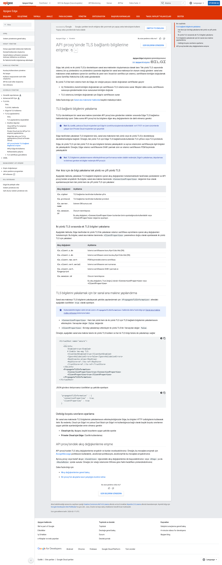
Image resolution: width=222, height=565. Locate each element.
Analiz (50, 16)
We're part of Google (46, 526)
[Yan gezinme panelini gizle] (31, 560)
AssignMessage (63, 454)
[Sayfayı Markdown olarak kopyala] (72, 50)
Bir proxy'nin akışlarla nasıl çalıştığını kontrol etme (83, 477)
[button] (17, 95)
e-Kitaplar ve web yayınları (48, 539)
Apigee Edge (27, 3)
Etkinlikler (41, 530)
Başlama (7, 16)
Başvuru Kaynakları (120, 16)
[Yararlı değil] (164, 38)
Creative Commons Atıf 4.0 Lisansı (96, 504)
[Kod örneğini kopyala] (164, 338)
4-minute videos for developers (173, 530)
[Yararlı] (160, 38)
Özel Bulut (43, 3)
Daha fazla (133, 3)
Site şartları (49, 560)
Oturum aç (214, 3)
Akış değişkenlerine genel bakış (75, 472)
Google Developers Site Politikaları (63, 507)
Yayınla (37, 16)
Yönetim (82, 16)
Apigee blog (165, 535)
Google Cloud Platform (111, 549)
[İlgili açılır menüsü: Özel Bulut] (51, 3)
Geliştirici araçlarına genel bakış (173, 526)
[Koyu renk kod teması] (161, 338)
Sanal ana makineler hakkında (87, 100)
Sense (109, 3)
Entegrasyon (98, 16)
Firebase (93, 549)
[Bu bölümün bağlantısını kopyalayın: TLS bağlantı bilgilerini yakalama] (99, 109)
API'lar (120, 3)
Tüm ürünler (130, 549)
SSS (138, 16)
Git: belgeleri (141, 62)
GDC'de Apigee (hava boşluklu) (70, 3)
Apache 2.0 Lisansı (134, 504)
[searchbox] (17, 25)
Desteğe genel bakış (107, 530)
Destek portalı (104, 539)
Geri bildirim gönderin (153, 45)
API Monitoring (94, 3)
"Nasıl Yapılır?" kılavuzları (158, 16)
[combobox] (173, 3)
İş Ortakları (42, 535)
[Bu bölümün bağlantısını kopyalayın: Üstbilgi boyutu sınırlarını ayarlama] (96, 414)
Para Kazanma (65, 16)
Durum (102, 535)
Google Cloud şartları (65, 560)
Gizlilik (40, 560)
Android (70, 549)
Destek (180, 16)
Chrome (81, 549)
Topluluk (102, 526)
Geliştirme (22, 16)
